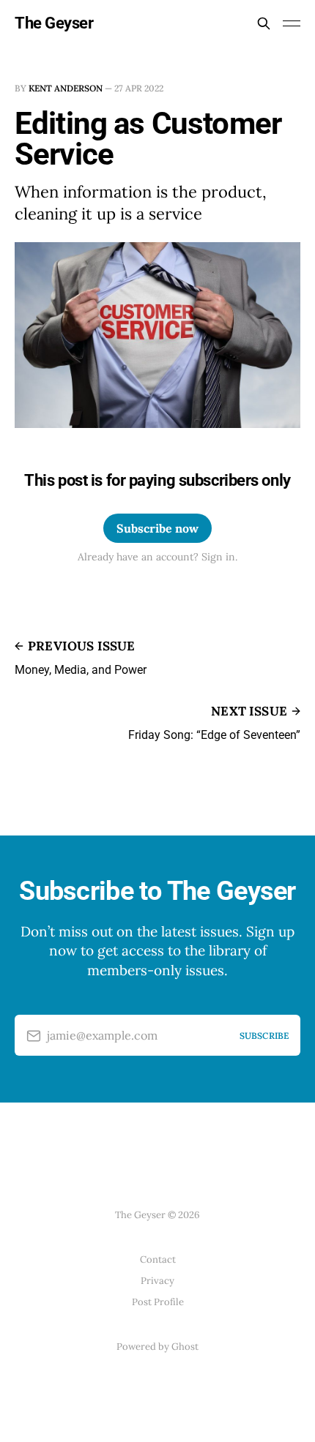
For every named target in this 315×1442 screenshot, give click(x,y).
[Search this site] (264, 23)
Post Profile (158, 1302)
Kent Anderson (66, 88)
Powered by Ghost (157, 1346)
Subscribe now (157, 528)
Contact (158, 1259)
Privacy (157, 1280)
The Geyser (54, 23)
